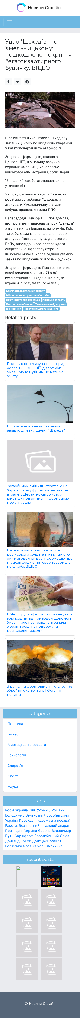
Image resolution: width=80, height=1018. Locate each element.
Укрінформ (24, 836)
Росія (9, 810)
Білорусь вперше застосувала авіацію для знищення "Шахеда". (36, 428)
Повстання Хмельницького (41, 308)
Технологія (17, 755)
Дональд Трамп (18, 841)
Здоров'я (15, 765)
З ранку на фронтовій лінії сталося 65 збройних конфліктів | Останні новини (40, 690)
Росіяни (58, 810)
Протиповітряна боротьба (23, 299)
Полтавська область (19, 304)
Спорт (13, 776)
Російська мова (18, 846)
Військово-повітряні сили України (27, 295)
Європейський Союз (51, 836)
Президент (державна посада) (44, 820)
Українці (44, 810)
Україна (21, 810)
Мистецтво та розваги (27, 744)
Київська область (53, 299)
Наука (13, 786)
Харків (38, 846)
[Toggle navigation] (9, 22)
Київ (32, 810)
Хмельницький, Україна (50, 304)
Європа (44, 830)
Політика (15, 724)
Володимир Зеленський (25, 815)
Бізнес (13, 734)
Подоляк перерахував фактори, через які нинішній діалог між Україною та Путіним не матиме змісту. (35, 370)
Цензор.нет (13, 308)
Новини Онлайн (44, 7)
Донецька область (47, 841)
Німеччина (53, 846)
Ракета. (11, 825)
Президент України (21, 830)
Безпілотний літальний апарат (25, 290)
